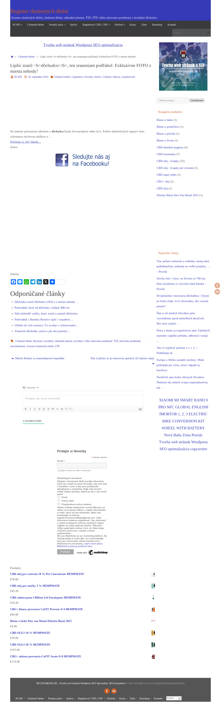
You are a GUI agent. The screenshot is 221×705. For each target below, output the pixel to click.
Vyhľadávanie (196, 100)
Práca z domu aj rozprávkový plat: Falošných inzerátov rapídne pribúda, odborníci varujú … (183, 336)
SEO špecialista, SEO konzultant (108, 683)
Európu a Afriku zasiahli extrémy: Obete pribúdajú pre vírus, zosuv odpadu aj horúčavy (180, 365)
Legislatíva (77, 76)
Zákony (116, 76)
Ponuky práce (55, 698)
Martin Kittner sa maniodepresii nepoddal (39, 358)
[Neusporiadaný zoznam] (48, 409)
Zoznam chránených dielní (40, 346)
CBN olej (162, 188)
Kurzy (122, 698)
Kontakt (158, 698)
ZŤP (57, 346)
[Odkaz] (62, 409)
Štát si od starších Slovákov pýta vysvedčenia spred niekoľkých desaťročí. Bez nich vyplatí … (181, 318)
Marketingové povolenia (69, 478)
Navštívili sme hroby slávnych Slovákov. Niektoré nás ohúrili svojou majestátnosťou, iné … (182, 382)
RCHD (18, 76)
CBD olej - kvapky (168, 161)
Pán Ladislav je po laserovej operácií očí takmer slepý (122, 358)
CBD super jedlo (166, 174)
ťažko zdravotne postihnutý (98, 341)
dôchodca (38, 341)
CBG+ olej (163, 181)
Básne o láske (165, 120)
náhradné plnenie (63, 341)
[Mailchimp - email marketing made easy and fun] (92, 555)
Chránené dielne (26, 56)
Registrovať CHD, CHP (90, 698)
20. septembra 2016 (38, 76)
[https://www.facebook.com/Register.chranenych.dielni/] (217, 285)
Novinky (88, 76)
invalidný (49, 341)
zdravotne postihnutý (130, 341)
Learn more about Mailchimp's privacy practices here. (79, 544)
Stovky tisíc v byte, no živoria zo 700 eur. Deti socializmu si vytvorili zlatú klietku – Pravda (181, 284)
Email (61, 460)
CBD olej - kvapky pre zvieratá (175, 168)
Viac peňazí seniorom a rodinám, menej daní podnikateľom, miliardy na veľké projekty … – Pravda (183, 266)
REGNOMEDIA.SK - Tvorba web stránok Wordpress (63, 683)
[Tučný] (25, 409)
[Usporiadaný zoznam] (44, 409)
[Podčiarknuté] (35, 409)
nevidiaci (78, 341)
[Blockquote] (53, 409)
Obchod (111, 698)
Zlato (132, 698)
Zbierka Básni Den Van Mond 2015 (178, 195)
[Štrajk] (39, 409)
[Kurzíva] (30, 409)
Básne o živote (165, 140)
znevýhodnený (17, 346)
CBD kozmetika (166, 154)
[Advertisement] (83, 106)
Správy (97, 76)
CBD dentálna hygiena (170, 147)
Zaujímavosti (128, 76)
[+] (70, 409)
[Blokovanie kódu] (57, 409)
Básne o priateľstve (168, 126)
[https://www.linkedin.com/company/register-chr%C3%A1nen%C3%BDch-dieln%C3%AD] (217, 292)
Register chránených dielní (39, 11)
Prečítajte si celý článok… (25, 141)
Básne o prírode (166, 133)
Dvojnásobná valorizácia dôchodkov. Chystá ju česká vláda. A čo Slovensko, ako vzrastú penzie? (183, 301)
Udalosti (107, 76)
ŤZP (116, 341)
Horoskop (144, 698)
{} (66, 409)
